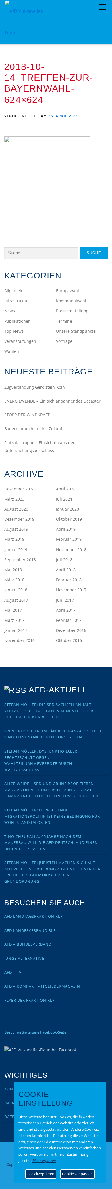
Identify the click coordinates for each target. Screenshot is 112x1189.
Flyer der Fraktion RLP (29, 1000)
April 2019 (66, 529)
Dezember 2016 (71, 630)
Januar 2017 (15, 630)
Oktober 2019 (69, 519)
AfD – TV (13, 972)
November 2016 (19, 640)
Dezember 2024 (19, 489)
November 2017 (71, 589)
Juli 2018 (64, 559)
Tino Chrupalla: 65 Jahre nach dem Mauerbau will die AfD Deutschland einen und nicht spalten (51, 842)
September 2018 (20, 559)
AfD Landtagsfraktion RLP (33, 916)
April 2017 (66, 610)
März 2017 (14, 620)
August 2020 (16, 509)
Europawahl (67, 290)
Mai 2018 (13, 569)
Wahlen (11, 351)
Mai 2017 (13, 610)
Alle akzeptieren (40, 1173)
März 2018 (14, 579)
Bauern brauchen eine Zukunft (34, 428)
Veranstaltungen (20, 341)
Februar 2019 (69, 539)
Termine (64, 321)
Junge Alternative (24, 958)
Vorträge (64, 341)
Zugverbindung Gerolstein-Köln (34, 387)
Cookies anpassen (77, 1173)
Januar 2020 (67, 509)
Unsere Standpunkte (76, 331)
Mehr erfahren (44, 1160)
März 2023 (14, 499)
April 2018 (66, 569)
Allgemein (14, 290)
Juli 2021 (64, 499)
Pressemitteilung (72, 310)
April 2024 (66, 489)
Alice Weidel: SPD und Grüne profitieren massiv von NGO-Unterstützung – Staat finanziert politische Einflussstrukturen (51, 790)
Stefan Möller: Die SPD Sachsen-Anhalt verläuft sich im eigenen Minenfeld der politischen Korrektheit (48, 710)
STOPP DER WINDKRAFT (27, 415)
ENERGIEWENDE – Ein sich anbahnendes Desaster (52, 401)
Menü (103, 7)
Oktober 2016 (69, 640)
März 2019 (14, 539)
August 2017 (16, 600)
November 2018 (71, 549)
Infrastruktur (16, 300)
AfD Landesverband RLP (30, 930)
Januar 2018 (15, 589)
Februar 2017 (69, 620)
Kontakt (13, 1088)
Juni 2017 (65, 600)
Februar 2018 (69, 579)
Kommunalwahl (71, 300)
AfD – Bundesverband (27, 944)
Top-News (14, 331)
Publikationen (17, 321)
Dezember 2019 (19, 519)
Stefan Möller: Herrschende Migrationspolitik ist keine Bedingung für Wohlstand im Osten (52, 816)
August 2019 (16, 529)
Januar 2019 (15, 549)
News (9, 310)
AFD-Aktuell (58, 689)
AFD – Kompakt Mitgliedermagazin (42, 986)
